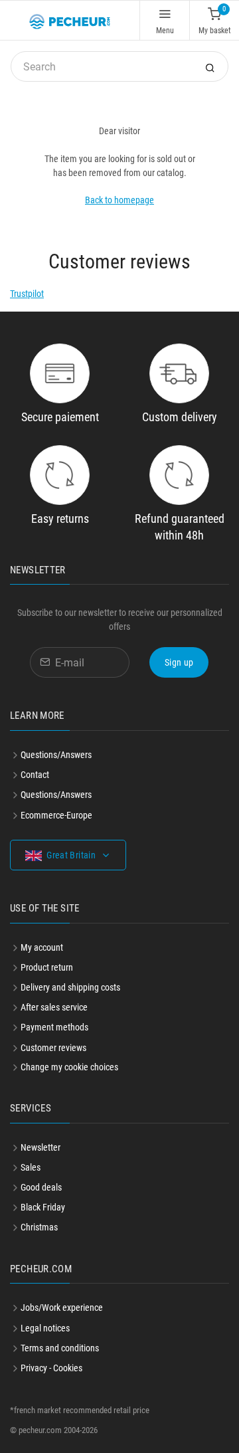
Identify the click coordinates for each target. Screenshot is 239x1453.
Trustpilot (27, 293)
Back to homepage (119, 200)
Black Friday (43, 1207)
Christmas (39, 1227)
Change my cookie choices (69, 1067)
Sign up (179, 662)
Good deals (41, 1187)
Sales (30, 1167)
